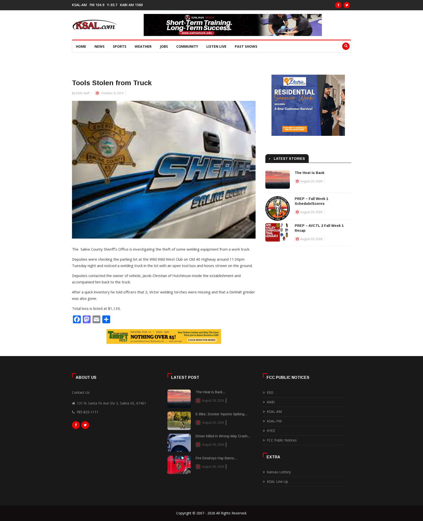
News (99, 46)
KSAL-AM (79, 4)
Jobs (164, 46)
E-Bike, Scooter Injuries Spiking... (221, 414)
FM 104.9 (97, 4)
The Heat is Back (309, 173)
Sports (119, 46)
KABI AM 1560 (131, 4)
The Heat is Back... (210, 392)
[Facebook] (338, 5)
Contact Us (81, 392)
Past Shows (246, 46)
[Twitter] (346, 5)
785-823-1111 (87, 412)
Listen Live (216, 46)
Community (187, 46)
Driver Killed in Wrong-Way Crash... (223, 436)
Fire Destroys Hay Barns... (216, 458)
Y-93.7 (112, 4)
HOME (81, 46)
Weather (143, 46)
